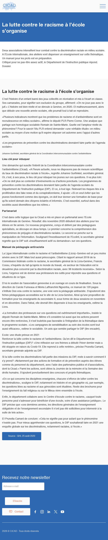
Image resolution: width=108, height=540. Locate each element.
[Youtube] (62, 511)
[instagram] (42, 511)
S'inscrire (17, 501)
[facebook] (35, 511)
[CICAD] (9, 6)
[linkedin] (49, 511)
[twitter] (55, 511)
